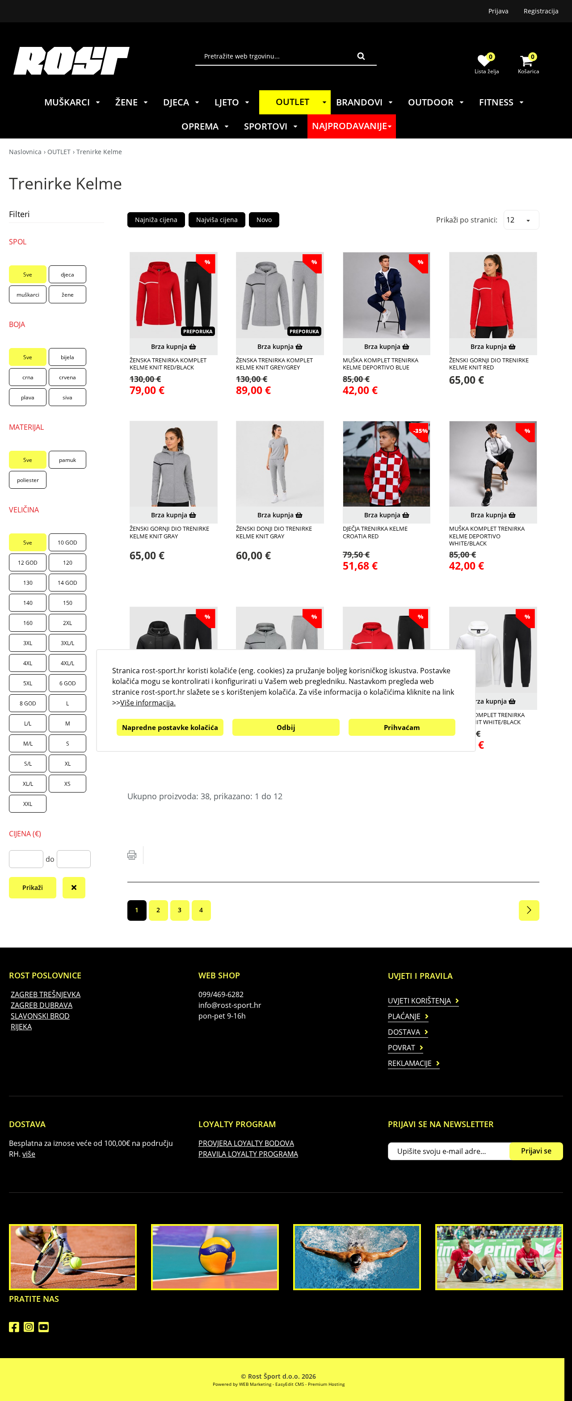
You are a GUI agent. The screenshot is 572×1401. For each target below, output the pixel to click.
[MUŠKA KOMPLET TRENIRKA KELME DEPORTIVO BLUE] (386, 296)
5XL (27, 683)
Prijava (498, 11)
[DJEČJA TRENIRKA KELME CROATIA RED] (386, 464)
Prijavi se (536, 1151)
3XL (27, 643)
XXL (27, 804)
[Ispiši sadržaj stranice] (131, 855)
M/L (28, 743)
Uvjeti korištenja (419, 1001)
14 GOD (67, 583)
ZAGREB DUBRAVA (41, 1005)
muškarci (28, 294)
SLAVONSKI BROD (40, 1016)
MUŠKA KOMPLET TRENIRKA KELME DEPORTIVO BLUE (380, 364)
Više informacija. (148, 703)
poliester (28, 480)
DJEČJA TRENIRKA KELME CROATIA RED (375, 532)
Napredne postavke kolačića (170, 727)
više (28, 1154)
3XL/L (67, 643)
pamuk (67, 460)
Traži (361, 56)
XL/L (28, 784)
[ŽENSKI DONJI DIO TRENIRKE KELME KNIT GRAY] (280, 464)
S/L (28, 764)
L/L (27, 723)
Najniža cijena (156, 219)
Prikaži (32, 887)
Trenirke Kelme (99, 151)
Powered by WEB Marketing (242, 1384)
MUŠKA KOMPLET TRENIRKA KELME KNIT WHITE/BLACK (487, 718)
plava (27, 397)
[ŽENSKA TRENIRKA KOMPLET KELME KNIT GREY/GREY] (280, 296)
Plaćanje (404, 1016)
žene (68, 294)
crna (28, 377)
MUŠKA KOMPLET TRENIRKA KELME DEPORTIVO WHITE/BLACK (487, 536)
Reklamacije (410, 1063)
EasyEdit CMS (289, 1384)
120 (67, 562)
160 (28, 623)
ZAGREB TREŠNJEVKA (45, 994)
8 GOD (28, 703)
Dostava (404, 1032)
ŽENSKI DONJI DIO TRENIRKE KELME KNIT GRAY (274, 532)
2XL (67, 623)
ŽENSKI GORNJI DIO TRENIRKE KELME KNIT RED (489, 364)
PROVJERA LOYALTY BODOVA (246, 1143)
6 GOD (67, 683)
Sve (27, 274)
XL (68, 764)
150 (67, 603)
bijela (67, 357)
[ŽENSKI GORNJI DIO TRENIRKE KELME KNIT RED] (493, 296)
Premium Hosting (326, 1384)
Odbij (286, 727)
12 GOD (28, 562)
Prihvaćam (402, 727)
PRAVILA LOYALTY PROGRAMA (248, 1154)
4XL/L (67, 663)
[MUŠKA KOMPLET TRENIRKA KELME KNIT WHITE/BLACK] (493, 650)
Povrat (401, 1048)
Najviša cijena (217, 219)
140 (28, 603)
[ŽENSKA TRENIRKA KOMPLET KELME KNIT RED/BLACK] (173, 296)
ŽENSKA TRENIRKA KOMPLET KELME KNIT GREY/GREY (274, 364)
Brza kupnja (170, 346)
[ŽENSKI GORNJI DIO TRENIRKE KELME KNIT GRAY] (173, 464)
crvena (67, 377)
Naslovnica (25, 151)
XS (67, 784)
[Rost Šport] (104, 60)
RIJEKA (21, 1027)
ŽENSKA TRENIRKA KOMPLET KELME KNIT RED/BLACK (168, 364)
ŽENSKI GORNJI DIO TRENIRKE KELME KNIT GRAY (169, 532)
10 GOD (67, 542)
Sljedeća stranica (529, 910)
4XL (27, 663)
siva (67, 397)
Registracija (541, 11)
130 (28, 583)
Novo (264, 219)
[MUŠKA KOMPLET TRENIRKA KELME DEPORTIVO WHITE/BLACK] (493, 464)
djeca (67, 274)
